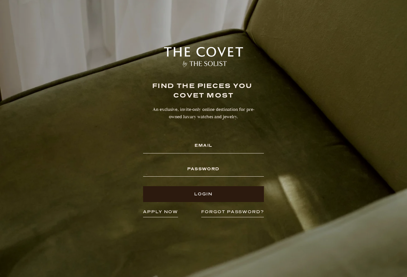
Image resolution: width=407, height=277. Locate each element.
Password (203, 169)
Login (203, 194)
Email (203, 146)
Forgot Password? (232, 211)
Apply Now (160, 211)
